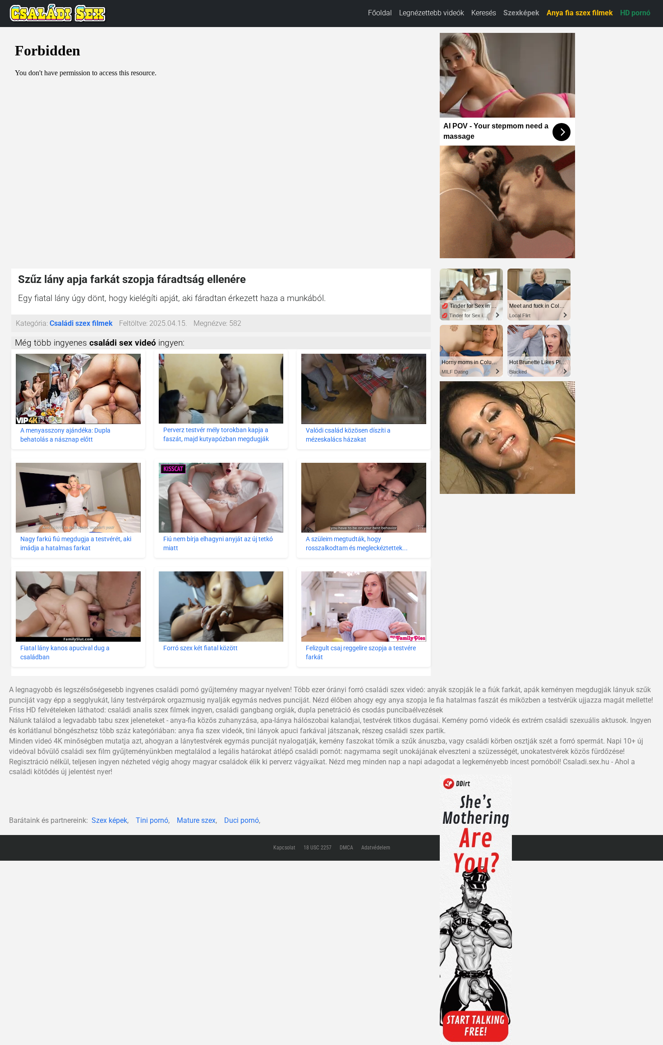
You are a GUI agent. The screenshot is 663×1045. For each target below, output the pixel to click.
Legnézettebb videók (431, 13)
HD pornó (635, 13)
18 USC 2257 (318, 847)
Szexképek (521, 13)
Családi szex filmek (81, 323)
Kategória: (32, 323)
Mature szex (196, 820)
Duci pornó (241, 820)
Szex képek (109, 820)
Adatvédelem (375, 847)
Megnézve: (210, 323)
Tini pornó (152, 820)
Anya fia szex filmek (580, 13)
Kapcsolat (284, 847)
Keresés (483, 13)
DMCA (346, 847)
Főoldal (380, 13)
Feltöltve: (133, 323)
